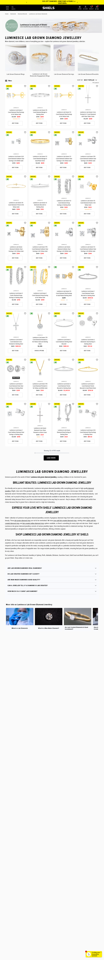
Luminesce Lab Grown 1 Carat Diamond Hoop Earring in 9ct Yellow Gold (40, 295)
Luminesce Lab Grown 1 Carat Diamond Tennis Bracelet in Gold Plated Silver (88, 386)
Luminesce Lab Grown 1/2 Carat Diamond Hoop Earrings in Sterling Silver (64, 203)
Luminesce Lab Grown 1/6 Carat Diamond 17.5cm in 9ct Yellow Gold (16, 205)
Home (6, 14)
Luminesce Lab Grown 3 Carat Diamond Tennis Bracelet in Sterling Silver (64, 386)
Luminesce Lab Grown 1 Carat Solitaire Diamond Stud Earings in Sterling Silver (16, 432)
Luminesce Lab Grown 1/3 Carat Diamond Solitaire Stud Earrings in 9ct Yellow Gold (64, 159)
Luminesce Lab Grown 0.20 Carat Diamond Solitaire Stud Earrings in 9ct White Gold (16, 159)
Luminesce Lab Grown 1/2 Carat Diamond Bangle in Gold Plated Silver (40, 159)
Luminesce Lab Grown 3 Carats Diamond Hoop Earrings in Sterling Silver (16, 295)
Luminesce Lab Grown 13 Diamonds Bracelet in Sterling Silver (40, 205)
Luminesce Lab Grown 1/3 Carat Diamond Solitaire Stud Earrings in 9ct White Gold (88, 249)
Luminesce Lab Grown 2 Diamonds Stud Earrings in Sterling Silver (88, 342)
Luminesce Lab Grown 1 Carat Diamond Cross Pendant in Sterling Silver (16, 342)
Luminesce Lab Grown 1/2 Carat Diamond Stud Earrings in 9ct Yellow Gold (64, 114)
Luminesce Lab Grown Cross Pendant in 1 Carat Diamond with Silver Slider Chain (88, 114)
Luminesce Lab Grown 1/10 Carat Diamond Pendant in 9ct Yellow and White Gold (40, 386)
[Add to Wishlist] (25, 86)
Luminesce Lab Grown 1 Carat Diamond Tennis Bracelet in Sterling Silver (88, 293)
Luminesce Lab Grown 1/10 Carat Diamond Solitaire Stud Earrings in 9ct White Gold (88, 159)
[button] (87, 80)
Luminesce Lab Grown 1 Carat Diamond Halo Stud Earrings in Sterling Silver (16, 386)
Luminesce (16, 107)
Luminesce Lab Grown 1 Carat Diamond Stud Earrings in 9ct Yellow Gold (16, 112)
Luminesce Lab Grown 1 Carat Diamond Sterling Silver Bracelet (64, 342)
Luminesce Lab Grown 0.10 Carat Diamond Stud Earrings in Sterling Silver (88, 432)
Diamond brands (22, 14)
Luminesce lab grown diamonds (38, 14)
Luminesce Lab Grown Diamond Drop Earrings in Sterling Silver (64, 432)
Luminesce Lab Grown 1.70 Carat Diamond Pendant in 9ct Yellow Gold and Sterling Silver (40, 341)
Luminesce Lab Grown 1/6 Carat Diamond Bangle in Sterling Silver (40, 112)
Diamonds (13, 14)
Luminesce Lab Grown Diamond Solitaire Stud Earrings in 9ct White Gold (64, 249)
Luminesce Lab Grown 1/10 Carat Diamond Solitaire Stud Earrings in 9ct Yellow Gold (40, 249)
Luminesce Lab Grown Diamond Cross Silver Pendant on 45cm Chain (40, 430)
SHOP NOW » (52, 3)
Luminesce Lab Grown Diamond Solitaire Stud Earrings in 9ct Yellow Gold (16, 249)
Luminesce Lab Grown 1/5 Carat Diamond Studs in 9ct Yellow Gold (88, 203)
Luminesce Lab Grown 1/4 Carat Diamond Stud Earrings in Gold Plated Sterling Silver (64, 293)
